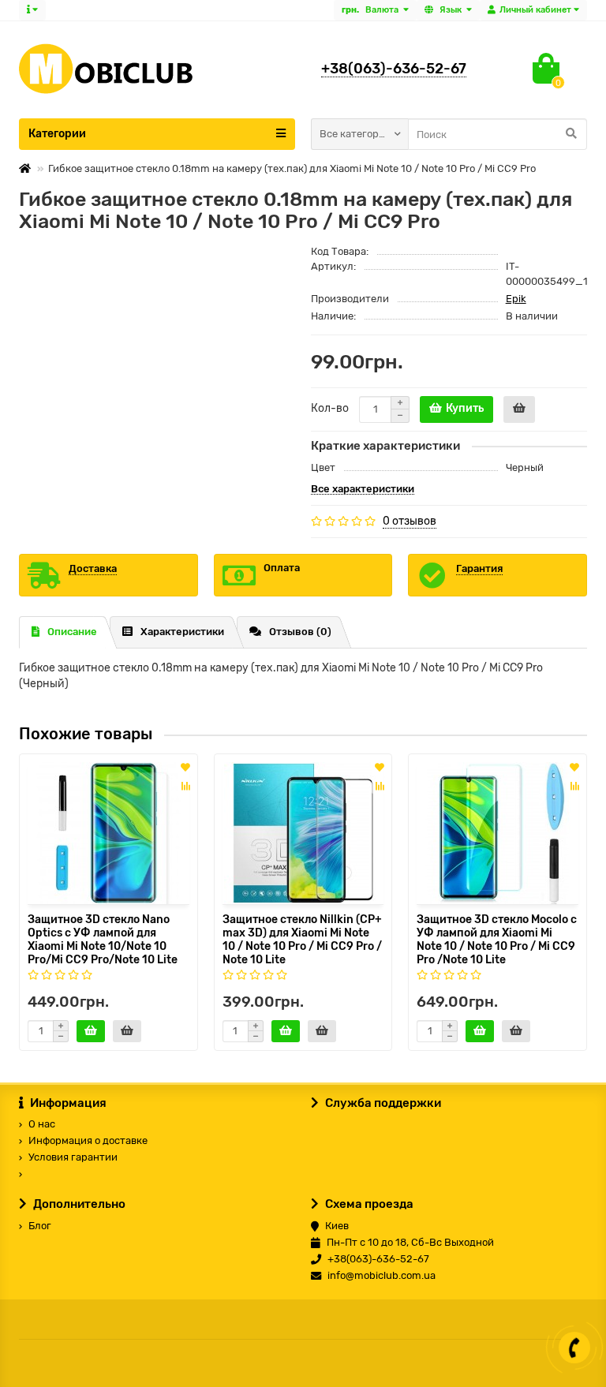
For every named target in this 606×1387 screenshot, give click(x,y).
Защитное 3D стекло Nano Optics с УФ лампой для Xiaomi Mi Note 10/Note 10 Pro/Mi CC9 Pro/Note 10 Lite (103, 938)
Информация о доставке (88, 1140)
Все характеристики (362, 489)
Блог (39, 1226)
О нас (41, 1124)
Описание (72, 631)
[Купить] (91, 1031)
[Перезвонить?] (574, 1347)
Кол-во (330, 408)
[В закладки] (185, 768)
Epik (516, 299)
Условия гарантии (73, 1157)
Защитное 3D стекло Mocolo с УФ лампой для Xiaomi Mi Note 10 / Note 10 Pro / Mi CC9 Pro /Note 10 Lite (497, 938)
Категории (57, 133)
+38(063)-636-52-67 (393, 69)
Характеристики (182, 631)
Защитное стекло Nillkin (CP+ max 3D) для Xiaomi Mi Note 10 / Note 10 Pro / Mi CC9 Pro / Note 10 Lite (302, 938)
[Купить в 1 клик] (519, 409)
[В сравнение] (185, 786)
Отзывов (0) (300, 631)
